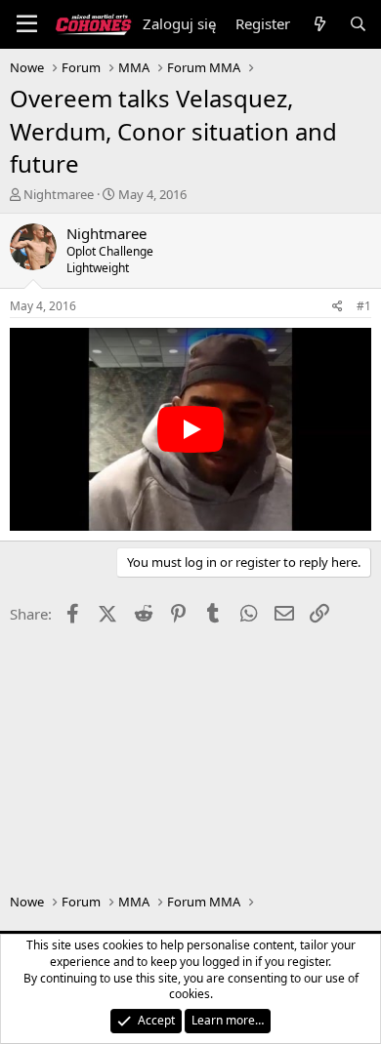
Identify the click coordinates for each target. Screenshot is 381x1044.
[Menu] (27, 24)
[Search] (358, 24)
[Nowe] (319, 24)
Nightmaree (58, 194)
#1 (364, 306)
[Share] (337, 307)
